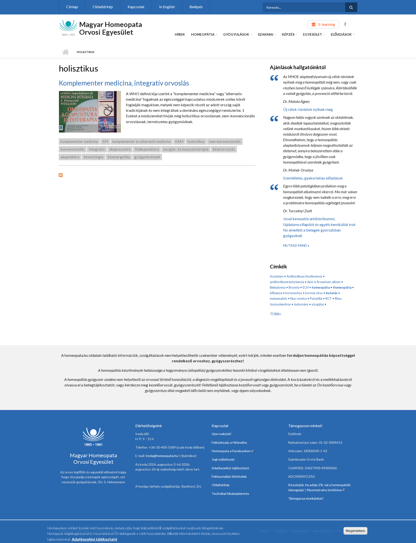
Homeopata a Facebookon (233, 451)
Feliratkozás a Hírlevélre (229, 442)
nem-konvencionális (225, 141)
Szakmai (265, 34)
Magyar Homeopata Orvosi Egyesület (110, 28)
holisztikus (196, 141)
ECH (306, 287)
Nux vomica (298, 298)
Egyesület (312, 34)
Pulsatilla (316, 298)
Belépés (196, 6)
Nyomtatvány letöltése (326, 490)
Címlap (72, 6)
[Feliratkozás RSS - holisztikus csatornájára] (157, 174)
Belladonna (278, 287)
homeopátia (321, 287)
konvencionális (72, 149)
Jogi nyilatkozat (223, 459)
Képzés (288, 34)
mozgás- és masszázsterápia (185, 149)
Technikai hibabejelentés (230, 493)
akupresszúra (119, 149)
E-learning (326, 24)
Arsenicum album (329, 282)
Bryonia (294, 287)
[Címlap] (68, 27)
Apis (310, 282)
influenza (276, 293)
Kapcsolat (136, 6)
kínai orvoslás (224, 149)
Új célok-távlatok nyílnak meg (308, 109)
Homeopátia (202, 34)
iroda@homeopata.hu (163, 456)
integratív (97, 149)
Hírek (180, 34)
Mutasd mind (295, 245)
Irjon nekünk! (222, 434)
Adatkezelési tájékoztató (230, 468)
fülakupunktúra (147, 149)
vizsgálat (318, 304)
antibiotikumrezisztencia (287, 282)
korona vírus (314, 293)
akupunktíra (70, 157)
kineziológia (93, 157)
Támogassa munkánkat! (306, 498)
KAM (179, 141)
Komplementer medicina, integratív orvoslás (124, 83)
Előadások (341, 34)
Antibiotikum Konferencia (304, 276)
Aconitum (276, 276)
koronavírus (293, 293)
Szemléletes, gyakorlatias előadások (313, 178)
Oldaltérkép (103, 6)
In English (167, 6)
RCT (328, 298)
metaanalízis (278, 298)
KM (105, 141)
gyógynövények (147, 157)
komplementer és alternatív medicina (141, 141)
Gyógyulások (236, 34)
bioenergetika (119, 157)
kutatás (332, 293)
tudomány (301, 304)
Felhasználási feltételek (229, 476)
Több (274, 314)
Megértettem (355, 531)
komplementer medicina (79, 141)
